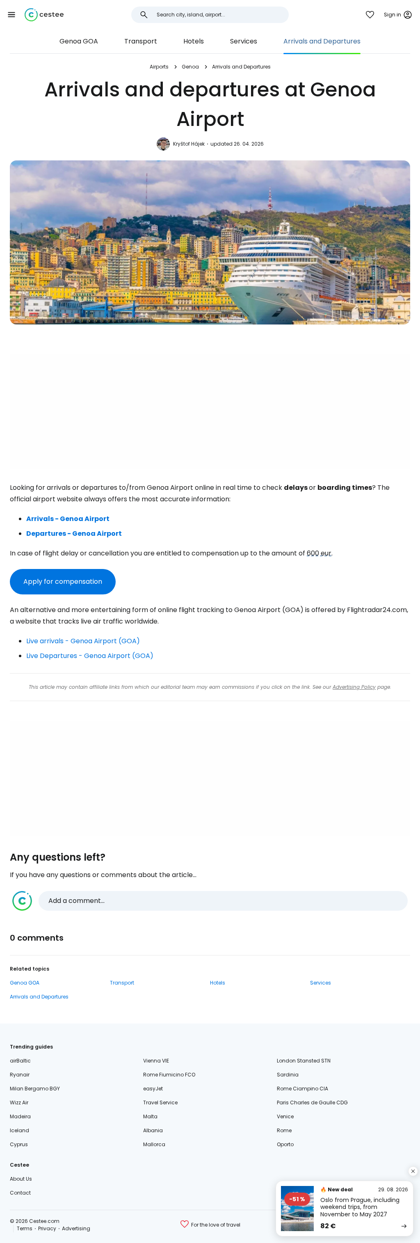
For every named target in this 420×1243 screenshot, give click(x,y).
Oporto (285, 1144)
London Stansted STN (304, 1060)
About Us (21, 1178)
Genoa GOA (78, 41)
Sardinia (288, 1074)
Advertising (76, 1228)
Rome (284, 1130)
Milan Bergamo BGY (35, 1088)
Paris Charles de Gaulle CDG (312, 1102)
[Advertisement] (210, 411)
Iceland (19, 1130)
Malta (150, 1116)
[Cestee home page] (44, 14)
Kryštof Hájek (189, 143)
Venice (285, 1116)
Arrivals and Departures (322, 41)
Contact (20, 1192)
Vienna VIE (156, 1060)
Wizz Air (19, 1102)
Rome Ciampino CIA (302, 1088)
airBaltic (20, 1060)
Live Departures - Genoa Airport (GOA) (89, 655)
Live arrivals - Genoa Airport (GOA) (83, 641)
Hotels (193, 41)
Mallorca (154, 1144)
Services (243, 41)
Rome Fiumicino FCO (169, 1074)
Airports (159, 66)
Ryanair (20, 1074)
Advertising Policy (354, 686)
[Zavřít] (413, 1171)
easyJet (153, 1088)
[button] (11, 14)
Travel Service (160, 1102)
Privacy (47, 1228)
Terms (24, 1228)
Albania (153, 1130)
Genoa (190, 66)
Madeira (20, 1116)
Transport (140, 41)
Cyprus (19, 1144)
